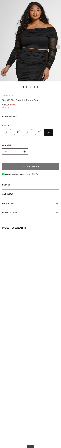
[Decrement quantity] (5, 151)
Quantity (7, 145)
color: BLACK (9, 117)
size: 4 (5, 125)
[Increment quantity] (24, 151)
